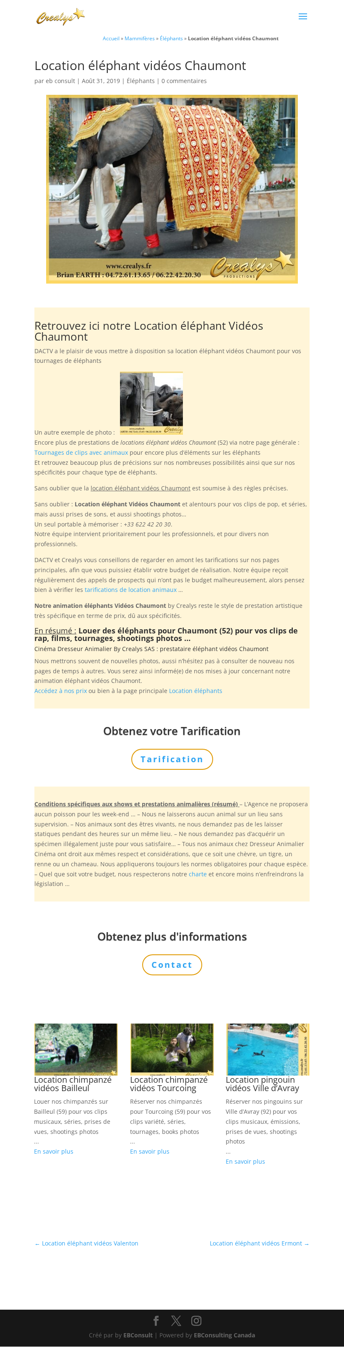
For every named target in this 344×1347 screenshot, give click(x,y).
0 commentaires (184, 81)
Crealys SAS (138, 649)
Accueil (111, 38)
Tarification (172, 759)
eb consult (60, 81)
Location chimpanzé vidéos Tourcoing (169, 1084)
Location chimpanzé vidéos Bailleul (73, 1084)
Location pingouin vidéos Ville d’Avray (262, 1084)
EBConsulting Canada (224, 1335)
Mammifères (140, 38)
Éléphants (171, 38)
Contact (172, 964)
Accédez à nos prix (60, 691)
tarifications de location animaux (131, 590)
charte (198, 874)
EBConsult (138, 1335)
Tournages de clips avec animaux (81, 452)
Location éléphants (195, 691)
